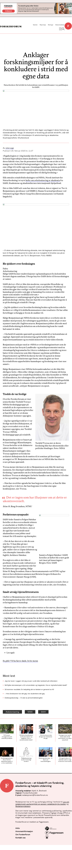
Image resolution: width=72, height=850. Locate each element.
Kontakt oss (20, 838)
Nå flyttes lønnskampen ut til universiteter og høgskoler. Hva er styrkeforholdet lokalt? (36, 685)
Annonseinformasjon (24, 831)
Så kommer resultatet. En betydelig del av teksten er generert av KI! (29, 689)
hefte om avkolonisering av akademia (43, 180)
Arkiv (17, 828)
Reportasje (43, 25)
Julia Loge (9, 148)
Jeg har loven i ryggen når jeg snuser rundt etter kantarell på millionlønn (31, 681)
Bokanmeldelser (60, 25)
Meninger (50, 25)
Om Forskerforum (22, 834)
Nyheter (35, 25)
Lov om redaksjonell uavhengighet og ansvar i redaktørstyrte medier (42, 803)
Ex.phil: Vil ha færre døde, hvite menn (20, 661)
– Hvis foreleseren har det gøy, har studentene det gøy (25, 693)
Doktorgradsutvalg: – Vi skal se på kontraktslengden (24, 698)
